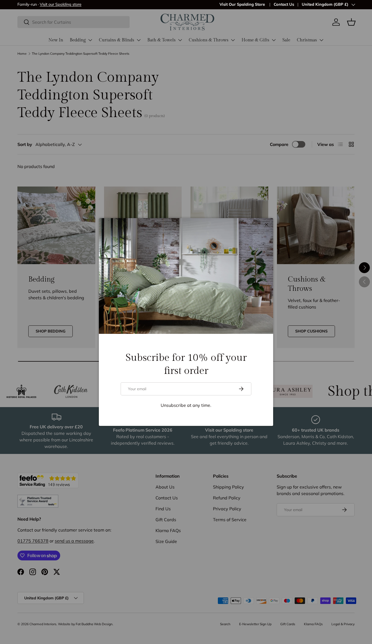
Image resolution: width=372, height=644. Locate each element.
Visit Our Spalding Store (242, 4)
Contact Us (284, 4)
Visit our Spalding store (60, 4)
